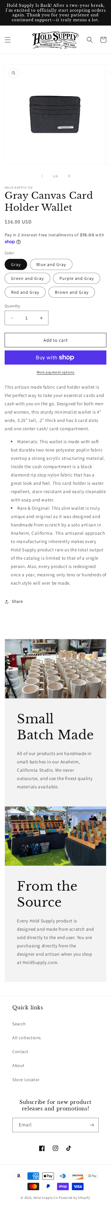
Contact (20, 1051)
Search (19, 1024)
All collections (26, 1037)
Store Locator (26, 1079)
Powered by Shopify (74, 1197)
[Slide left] (42, 176)
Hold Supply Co (45, 1197)
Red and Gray (25, 292)
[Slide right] (69, 176)
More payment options (56, 372)
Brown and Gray (71, 292)
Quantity (12, 305)
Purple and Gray (77, 278)
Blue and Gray (51, 264)
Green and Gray (27, 278)
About (18, 1065)
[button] (7, 40)
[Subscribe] (91, 1125)
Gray (16, 264)
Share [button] (17, 601)
